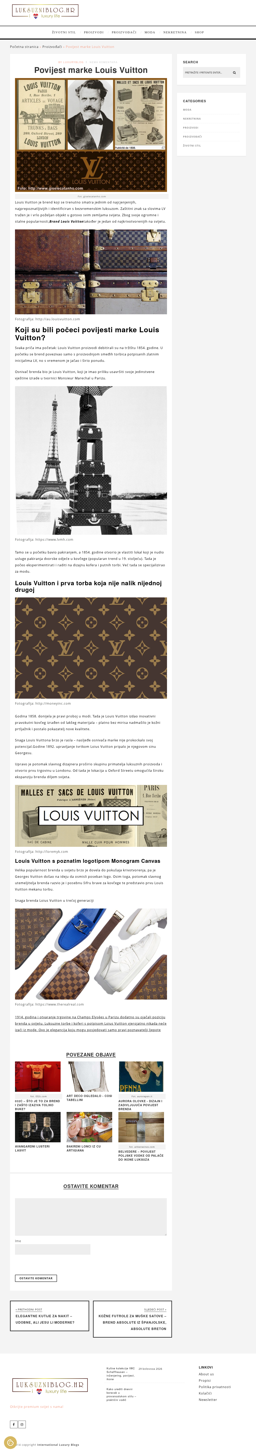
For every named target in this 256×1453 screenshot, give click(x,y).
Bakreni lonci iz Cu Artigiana (84, 1148)
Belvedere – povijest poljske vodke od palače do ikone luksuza (141, 1155)
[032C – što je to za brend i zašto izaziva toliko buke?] (38, 1077)
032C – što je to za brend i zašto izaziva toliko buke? (37, 1105)
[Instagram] (22, 1424)
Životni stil (64, 32)
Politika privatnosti (215, 1387)
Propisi (205, 1380)
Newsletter (208, 1399)
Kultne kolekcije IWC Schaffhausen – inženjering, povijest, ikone (121, 1374)
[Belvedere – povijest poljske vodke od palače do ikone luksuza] (141, 1128)
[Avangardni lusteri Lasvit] (38, 1141)
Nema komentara (104, 62)
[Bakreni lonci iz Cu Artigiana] (89, 1141)
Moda (150, 32)
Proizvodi (94, 32)
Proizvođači (124, 32)
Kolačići (205, 1393)
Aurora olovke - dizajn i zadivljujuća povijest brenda (140, 1105)
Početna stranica (24, 47)
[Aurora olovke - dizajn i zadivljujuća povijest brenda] (141, 1077)
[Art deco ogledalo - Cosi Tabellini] (89, 1090)
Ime (18, 1241)
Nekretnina (175, 32)
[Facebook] (14, 1424)
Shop (199, 32)
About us (206, 1374)
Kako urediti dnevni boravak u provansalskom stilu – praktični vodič (121, 1394)
